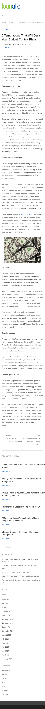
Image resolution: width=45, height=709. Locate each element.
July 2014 (5, 639)
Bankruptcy (6, 670)
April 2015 (5, 603)
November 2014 (7, 623)
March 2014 (6, 655)
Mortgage (5, 690)
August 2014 (6, 635)
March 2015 (6, 607)
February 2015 (7, 611)
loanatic (6, 47)
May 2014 (5, 647)
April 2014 (5, 651)
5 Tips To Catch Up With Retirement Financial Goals (21, 576)
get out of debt (26, 214)
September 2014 (8, 631)
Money (7, 29)
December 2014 (7, 619)
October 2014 (6, 627)
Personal (5, 694)
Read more (6, 471)
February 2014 (7, 659)
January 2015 (6, 615)
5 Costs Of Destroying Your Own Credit (16, 572)
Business (5, 674)
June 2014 (5, 643)
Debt (3, 682)
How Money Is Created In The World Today (21, 507)
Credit (4, 678)
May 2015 (5, 599)
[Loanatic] (23, 6)
